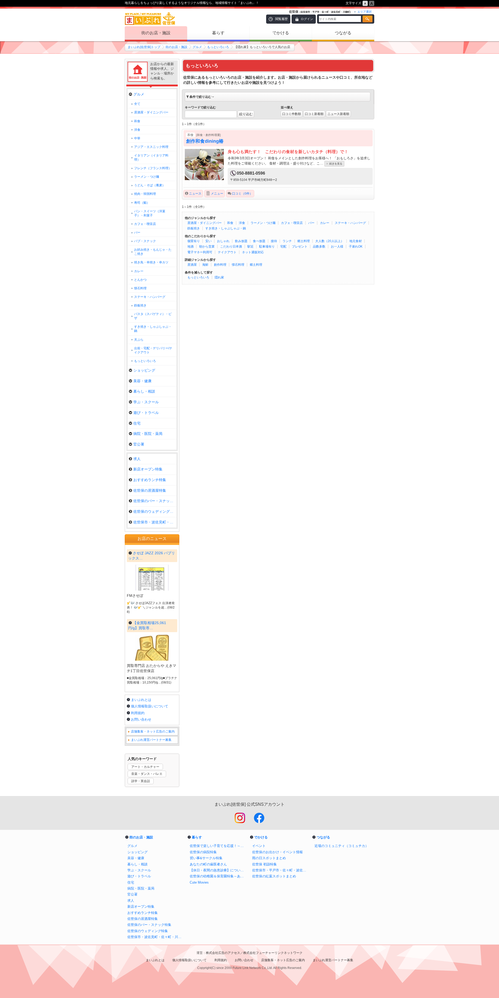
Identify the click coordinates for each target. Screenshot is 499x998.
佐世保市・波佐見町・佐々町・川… (154, 522)
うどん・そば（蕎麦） (149, 185)
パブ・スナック (145, 241)
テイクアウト (227, 252)
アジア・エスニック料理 (151, 146)
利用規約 (138, 713)
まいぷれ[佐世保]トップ (144, 47)
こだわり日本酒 (231, 246)
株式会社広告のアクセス (223, 953)
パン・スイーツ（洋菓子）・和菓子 (149, 213)
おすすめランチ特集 (149, 480)
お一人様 (337, 246)
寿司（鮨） (142, 202)
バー (311, 223)
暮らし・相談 (144, 391)
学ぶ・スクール (146, 402)
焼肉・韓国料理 (145, 193)
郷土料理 (303, 241)
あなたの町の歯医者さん (208, 864)
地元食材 (355, 241)
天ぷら (138, 339)
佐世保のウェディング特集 (154, 511)
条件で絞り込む (200, 97)
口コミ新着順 (314, 114)
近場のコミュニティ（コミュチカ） (341, 846)
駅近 (250, 246)
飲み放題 (241, 241)
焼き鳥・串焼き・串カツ (151, 262)
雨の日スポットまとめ (269, 858)
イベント (259, 846)
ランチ (287, 241)
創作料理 (220, 264)
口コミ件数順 (291, 114)
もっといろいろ (218, 47)
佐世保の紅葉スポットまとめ (274, 876)
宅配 (283, 246)
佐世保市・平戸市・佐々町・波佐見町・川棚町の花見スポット (280, 870)
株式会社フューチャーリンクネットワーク (273, 953)
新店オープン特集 (147, 469)
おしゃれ (223, 241)
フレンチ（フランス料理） (153, 168)
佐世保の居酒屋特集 (149, 490)
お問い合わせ (141, 719)
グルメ (197, 47)
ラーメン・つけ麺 (263, 223)
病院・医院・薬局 (147, 434)
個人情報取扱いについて (149, 706)
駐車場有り (267, 246)
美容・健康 (142, 381)
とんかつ (140, 279)
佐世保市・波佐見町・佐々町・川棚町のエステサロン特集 (156, 937)
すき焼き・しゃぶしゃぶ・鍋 (225, 228)
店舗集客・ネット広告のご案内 (153, 731)
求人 (137, 459)
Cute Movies (199, 882)
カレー (324, 223)
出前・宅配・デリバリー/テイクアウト (153, 350)
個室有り (193, 241)
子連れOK (356, 246)
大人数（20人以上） (329, 241)
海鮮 (205, 264)
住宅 (137, 423)
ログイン (307, 19)
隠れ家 (219, 277)
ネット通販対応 (253, 252)
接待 (274, 241)
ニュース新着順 (338, 114)
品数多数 (319, 246)
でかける (280, 33)
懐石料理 (238, 264)
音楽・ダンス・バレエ (146, 774)
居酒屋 (192, 264)
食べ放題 (259, 241)
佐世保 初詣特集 (264, 864)
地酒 (190, 246)
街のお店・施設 (155, 33)
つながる (343, 33)
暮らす (218, 33)
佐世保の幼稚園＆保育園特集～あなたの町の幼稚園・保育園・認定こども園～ (218, 876)
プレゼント (299, 246)
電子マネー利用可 (199, 252)
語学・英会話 (140, 781)
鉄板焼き (193, 228)
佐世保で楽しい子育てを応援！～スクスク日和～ (218, 846)
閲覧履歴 (281, 19)
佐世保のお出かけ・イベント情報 (277, 852)
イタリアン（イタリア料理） (151, 157)
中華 (137, 138)
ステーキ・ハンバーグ (350, 223)
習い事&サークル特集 (206, 858)
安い (208, 241)
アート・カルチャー (145, 767)
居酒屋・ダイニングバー (204, 223)
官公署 (138, 444)
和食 (230, 223)
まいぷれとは (141, 700)
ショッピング (144, 370)
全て (137, 103)
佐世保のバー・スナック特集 (154, 501)
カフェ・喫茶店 (292, 223)
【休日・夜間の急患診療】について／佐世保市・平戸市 (218, 870)
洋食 (242, 223)
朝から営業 (207, 246)
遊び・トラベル (146, 413)
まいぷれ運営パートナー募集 (151, 740)
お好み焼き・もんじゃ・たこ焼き (153, 251)
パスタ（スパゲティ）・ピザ (153, 316)
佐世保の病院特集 (203, 852)
